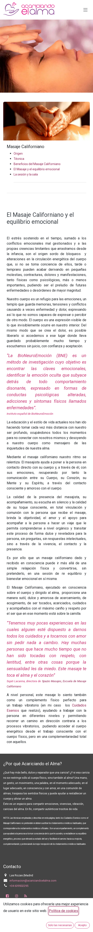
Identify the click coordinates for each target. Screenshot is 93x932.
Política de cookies (63, 911)
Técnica (19, 158)
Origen (18, 153)
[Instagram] (16, 895)
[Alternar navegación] (85, 9)
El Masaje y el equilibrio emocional (37, 169)
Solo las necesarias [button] (60, 925)
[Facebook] (7, 895)
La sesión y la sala (26, 174)
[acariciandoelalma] (25, 895)
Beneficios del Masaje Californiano (37, 164)
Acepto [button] (82, 925)
